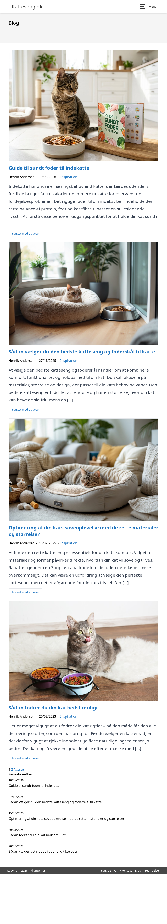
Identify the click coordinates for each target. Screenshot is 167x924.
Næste (19, 769)
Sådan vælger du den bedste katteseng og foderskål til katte (55, 802)
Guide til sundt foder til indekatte (34, 785)
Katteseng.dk (27, 6)
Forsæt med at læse (25, 233)
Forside (106, 870)
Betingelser (152, 870)
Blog (138, 870)
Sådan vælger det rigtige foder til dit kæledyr (43, 851)
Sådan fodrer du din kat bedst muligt (37, 835)
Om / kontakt (123, 870)
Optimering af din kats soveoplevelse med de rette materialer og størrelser (66, 818)
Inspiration (68, 177)
